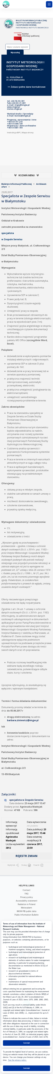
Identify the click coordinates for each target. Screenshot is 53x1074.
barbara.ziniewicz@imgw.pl (23, 720)
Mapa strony (27, 132)
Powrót (36, 865)
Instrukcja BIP (13, 132)
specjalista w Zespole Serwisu (26, 799)
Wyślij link (11, 865)
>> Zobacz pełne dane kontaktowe (27, 86)
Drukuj (24, 865)
